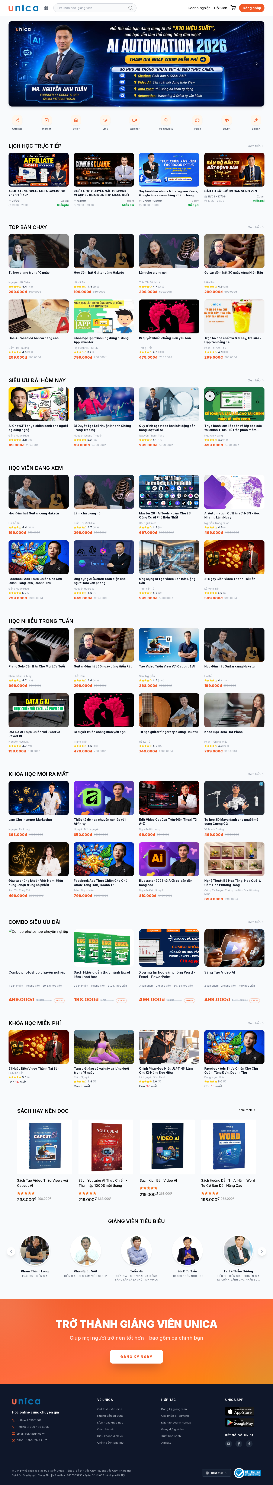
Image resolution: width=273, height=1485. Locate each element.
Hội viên (220, 8)
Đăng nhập (252, 8)
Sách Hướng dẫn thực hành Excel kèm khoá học (102, 974)
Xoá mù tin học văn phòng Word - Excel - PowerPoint (167, 974)
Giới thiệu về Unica (109, 1409)
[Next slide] (257, 64)
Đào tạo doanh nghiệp (176, 1422)
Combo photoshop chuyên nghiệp (37, 972)
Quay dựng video (172, 1429)
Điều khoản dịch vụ (110, 1436)
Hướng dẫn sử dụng (110, 1415)
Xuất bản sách (171, 1436)
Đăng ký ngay (136, 1357)
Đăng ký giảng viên (174, 1409)
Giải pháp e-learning (175, 1415)
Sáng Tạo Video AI (219, 972)
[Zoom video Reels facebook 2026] (136, 64)
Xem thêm (245, 1110)
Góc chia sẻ (105, 1429)
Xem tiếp (254, 146)
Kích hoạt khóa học (110, 1422)
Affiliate (166, 1442)
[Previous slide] (16, 64)
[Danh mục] (46, 8)
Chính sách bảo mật (110, 1442)
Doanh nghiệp (199, 8)
